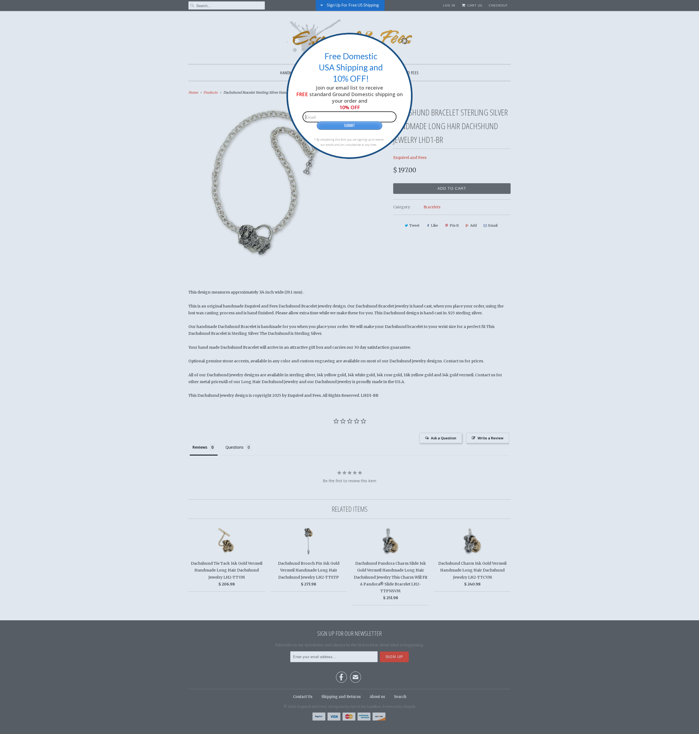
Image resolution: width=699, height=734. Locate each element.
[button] (404, 41)
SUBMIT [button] (349, 125)
